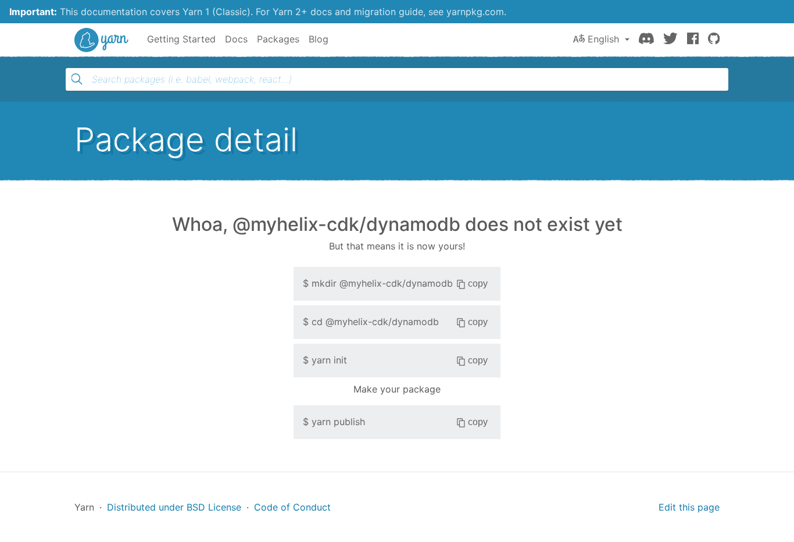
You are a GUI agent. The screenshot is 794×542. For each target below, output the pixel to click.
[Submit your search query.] (76, 79)
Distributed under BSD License (174, 507)
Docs (236, 39)
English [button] (603, 39)
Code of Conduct (292, 507)
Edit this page (689, 507)
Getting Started (181, 39)
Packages (278, 39)
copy (478, 283)
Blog (318, 39)
